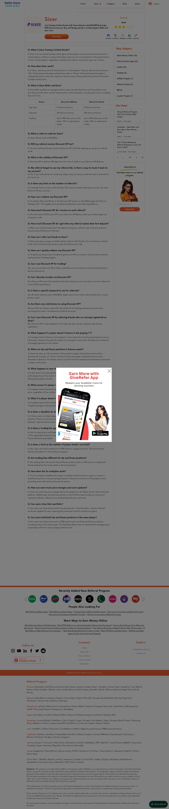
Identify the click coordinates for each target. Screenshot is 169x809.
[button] (109, 371)
